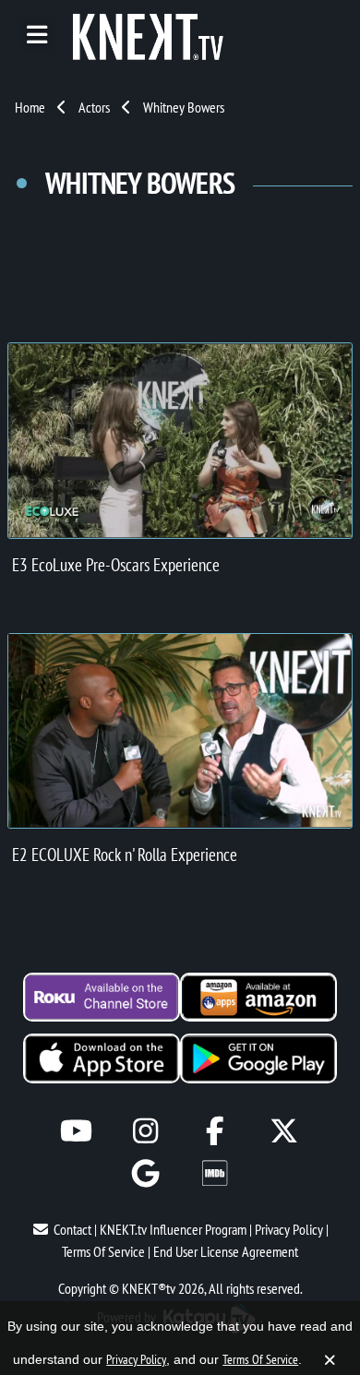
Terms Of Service (103, 1251)
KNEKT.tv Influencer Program (173, 1229)
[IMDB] (215, 1173)
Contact (72, 1229)
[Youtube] (76, 1131)
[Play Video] (180, 440)
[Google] (145, 1173)
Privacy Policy (289, 1229)
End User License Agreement (225, 1251)
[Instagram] (145, 1131)
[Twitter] (284, 1131)
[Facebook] (215, 1131)
